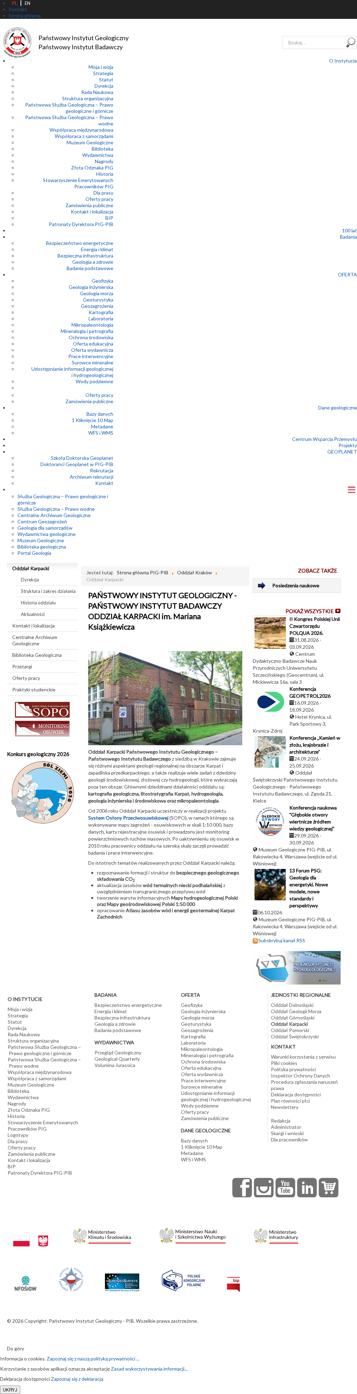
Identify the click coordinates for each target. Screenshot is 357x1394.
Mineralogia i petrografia (87, 331)
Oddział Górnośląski (292, 1018)
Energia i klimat (97, 249)
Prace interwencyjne (90, 356)
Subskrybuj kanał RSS (281, 940)
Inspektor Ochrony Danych (300, 1076)
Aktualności (33, 614)
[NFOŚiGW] (25, 1279)
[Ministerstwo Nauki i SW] (192, 1234)
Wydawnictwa (97, 155)
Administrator (286, 1127)
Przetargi (22, 666)
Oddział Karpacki (30, 568)
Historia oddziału (38, 602)
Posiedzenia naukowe (295, 585)
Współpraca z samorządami (84, 136)
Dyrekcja (103, 86)
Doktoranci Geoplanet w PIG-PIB (76, 464)
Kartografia (101, 312)
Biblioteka (102, 149)
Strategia (103, 73)
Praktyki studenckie (33, 689)
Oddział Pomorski (290, 1030)
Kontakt (104, 483)
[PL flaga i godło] (30, 1234)
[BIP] (233, 1279)
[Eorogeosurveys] (122, 1279)
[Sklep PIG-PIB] (329, 1187)
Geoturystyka (98, 300)
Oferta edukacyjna (93, 344)
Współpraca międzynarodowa (81, 130)
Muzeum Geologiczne (90, 142)
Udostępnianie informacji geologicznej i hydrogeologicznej (72, 372)
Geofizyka (102, 281)
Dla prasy (103, 193)
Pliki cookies (284, 1063)
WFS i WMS (100, 433)
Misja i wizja (101, 67)
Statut (106, 79)
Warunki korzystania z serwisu (303, 1057)
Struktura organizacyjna (87, 98)
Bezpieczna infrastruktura (85, 256)
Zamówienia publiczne (89, 205)
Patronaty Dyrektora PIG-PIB (81, 224)
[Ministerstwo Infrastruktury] (276, 1234)
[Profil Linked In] (307, 1187)
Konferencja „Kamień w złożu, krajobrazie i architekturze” (314, 745)
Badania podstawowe (90, 268)
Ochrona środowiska (91, 337)
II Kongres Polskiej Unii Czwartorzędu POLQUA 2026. (314, 626)
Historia (104, 174)
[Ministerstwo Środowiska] (102, 1234)
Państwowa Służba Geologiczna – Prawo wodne (44, 1063)
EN (27, 3)
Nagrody (104, 161)
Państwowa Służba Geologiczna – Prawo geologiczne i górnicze (69, 108)
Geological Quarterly (117, 1059)
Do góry (15, 1348)
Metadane (102, 426)
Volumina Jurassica (114, 1065)
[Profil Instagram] (264, 1187)
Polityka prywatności (293, 1069)
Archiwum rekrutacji (91, 477)
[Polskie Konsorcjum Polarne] (183, 1279)
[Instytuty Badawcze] (71, 1279)
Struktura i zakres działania (48, 591)
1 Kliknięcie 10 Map (92, 420)
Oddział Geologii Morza (296, 1011)
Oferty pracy (99, 199)
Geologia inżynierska (91, 287)
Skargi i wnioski (287, 1133)
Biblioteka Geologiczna (37, 655)
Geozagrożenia (97, 306)
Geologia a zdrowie (92, 262)
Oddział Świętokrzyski (295, 1036)
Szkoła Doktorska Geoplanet (82, 458)
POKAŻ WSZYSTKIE (310, 611)
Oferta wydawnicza (92, 350)
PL (14, 3)
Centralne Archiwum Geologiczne (34, 640)
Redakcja (280, 1121)
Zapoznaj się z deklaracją (77, 1379)
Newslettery (284, 1107)
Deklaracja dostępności (296, 1094)
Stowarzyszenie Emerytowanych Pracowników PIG (78, 183)
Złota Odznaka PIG (92, 167)
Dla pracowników (289, 1139)
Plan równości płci (290, 1101)
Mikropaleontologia (92, 325)
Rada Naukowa (97, 92)
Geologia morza (96, 293)
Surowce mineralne (92, 362)
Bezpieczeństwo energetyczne (79, 243)
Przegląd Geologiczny (117, 1052)
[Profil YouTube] (285, 1187)
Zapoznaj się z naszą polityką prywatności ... (93, 1359)
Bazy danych (99, 414)
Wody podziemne (94, 381)
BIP (109, 218)
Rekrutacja (101, 470)
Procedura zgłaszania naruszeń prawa (304, 1085)
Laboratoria (101, 318)
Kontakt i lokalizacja (92, 212)
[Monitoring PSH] (297, 967)
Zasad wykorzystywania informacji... (149, 1369)
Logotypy (18, 1135)
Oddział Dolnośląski (292, 1005)
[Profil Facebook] (242, 1187)
